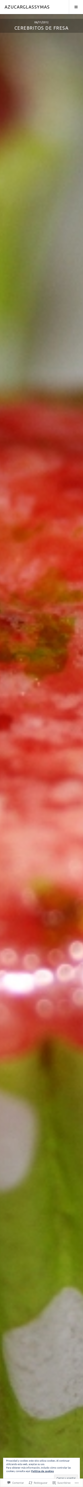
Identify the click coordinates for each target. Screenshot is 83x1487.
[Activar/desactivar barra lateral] (76, 7)
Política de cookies (42, 1471)
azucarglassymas (27, 6)
